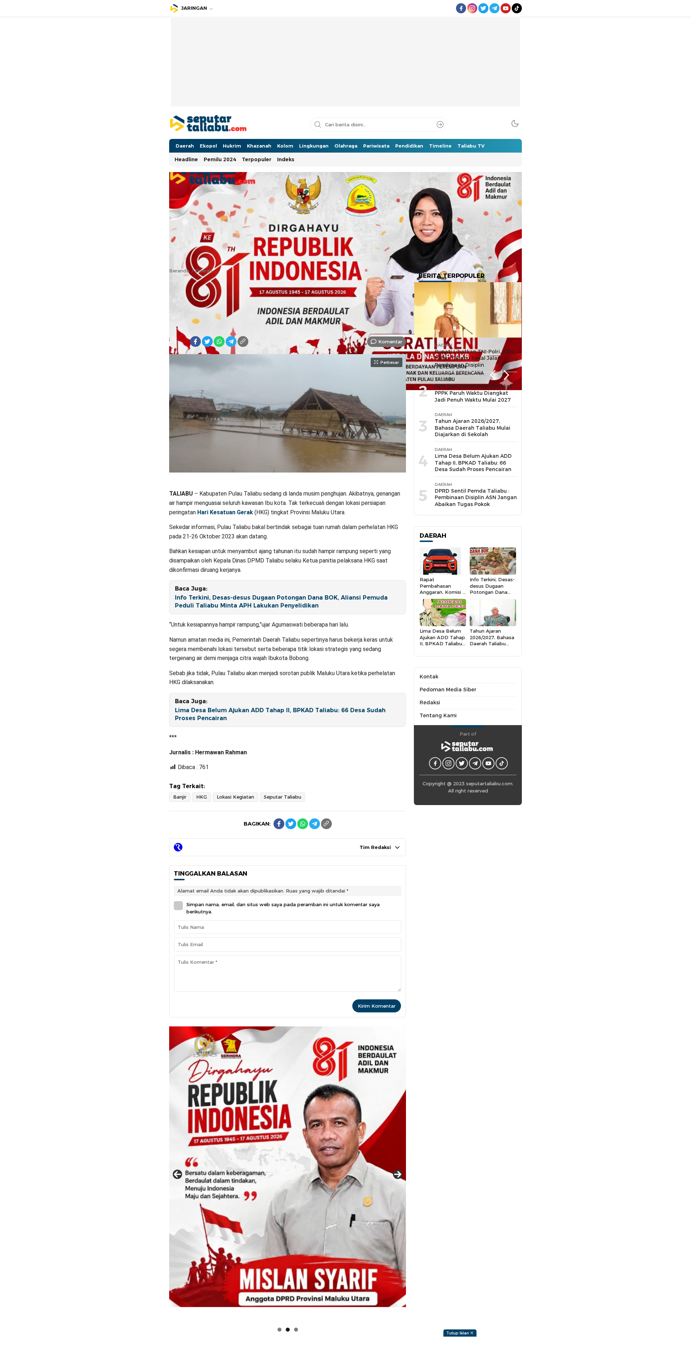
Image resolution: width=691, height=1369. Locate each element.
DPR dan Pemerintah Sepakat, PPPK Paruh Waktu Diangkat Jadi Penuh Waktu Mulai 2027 (474, 392)
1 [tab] (279, 1330)
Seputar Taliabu (282, 797)
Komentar (390, 341)
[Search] (440, 124)
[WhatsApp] (219, 341)
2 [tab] (288, 1330)
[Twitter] (207, 341)
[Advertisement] (345, 67)
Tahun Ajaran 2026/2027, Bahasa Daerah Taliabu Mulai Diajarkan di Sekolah (472, 427)
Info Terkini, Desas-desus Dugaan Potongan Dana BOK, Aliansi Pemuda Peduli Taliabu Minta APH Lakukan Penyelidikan (281, 601)
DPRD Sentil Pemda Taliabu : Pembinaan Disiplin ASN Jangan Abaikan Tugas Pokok (476, 497)
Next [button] (506, 375)
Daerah (203, 271)
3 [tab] (296, 1330)
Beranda (179, 271)
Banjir (179, 797)
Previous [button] (492, 375)
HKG (201, 797)
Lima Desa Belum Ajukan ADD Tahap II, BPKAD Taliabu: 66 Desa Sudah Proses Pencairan (280, 714)
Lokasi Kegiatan (235, 797)
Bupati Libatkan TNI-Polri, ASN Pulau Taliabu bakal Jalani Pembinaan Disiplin (474, 358)
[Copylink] (243, 341)
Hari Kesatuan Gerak (225, 512)
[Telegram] (231, 341)
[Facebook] (195, 341)
